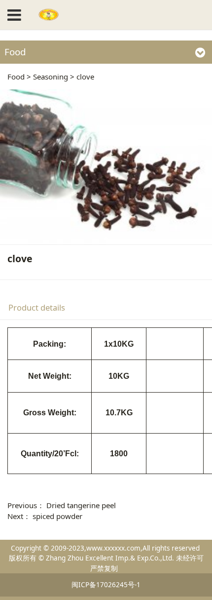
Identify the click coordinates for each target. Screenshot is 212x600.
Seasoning (50, 76)
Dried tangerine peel (81, 505)
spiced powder (57, 516)
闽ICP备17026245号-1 (106, 584)
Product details (36, 307)
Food (16, 76)
